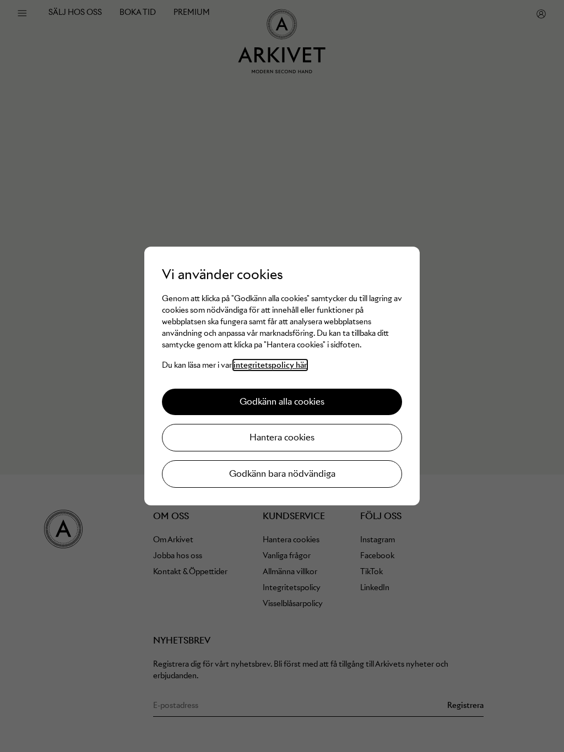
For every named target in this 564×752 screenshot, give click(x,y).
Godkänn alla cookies (282, 401)
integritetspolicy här (270, 365)
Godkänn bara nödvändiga (282, 473)
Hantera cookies (282, 437)
